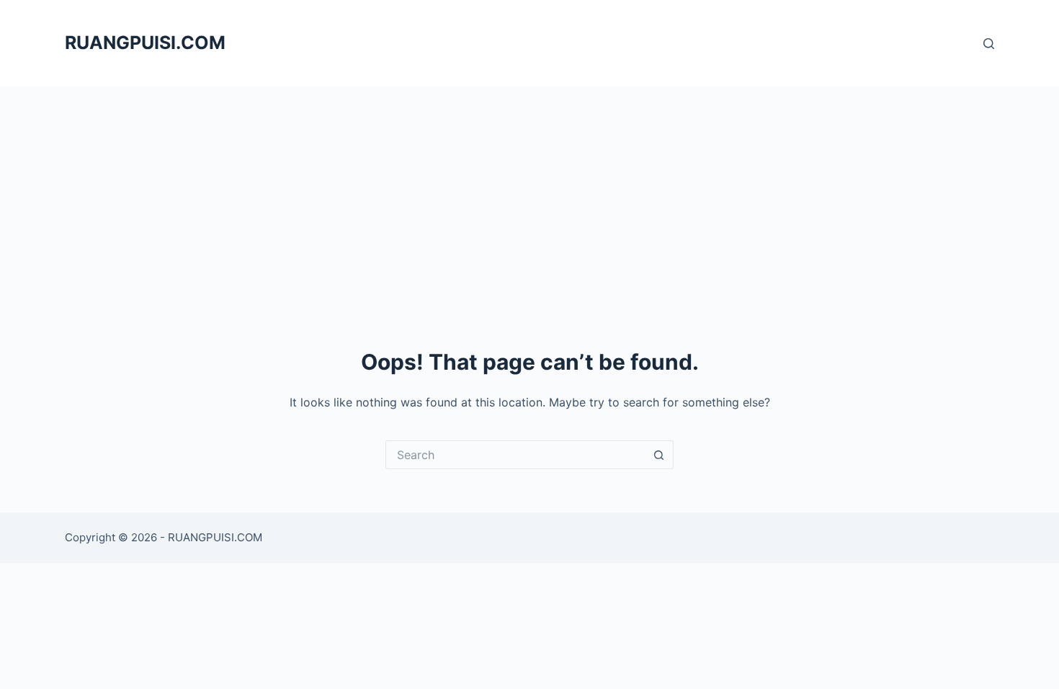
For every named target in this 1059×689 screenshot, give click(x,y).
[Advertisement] (529, 194)
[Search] (988, 43)
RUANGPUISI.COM (145, 42)
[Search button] (659, 454)
